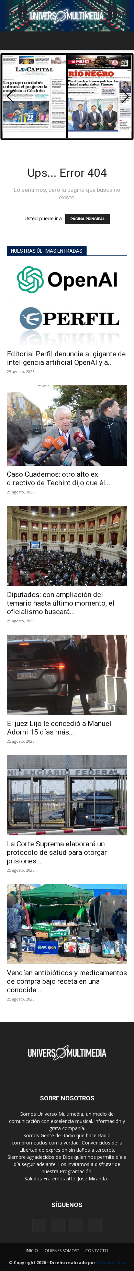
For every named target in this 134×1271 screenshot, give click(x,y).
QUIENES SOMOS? (62, 1251)
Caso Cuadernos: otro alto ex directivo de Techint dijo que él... (58, 478)
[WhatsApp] (95, 1225)
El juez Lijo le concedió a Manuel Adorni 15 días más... (59, 727)
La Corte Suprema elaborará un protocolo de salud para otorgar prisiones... (57, 852)
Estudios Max (111, 1263)
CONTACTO (96, 1251)
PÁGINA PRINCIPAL (87, 218)
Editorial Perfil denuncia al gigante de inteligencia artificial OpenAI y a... (66, 358)
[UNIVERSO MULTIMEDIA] (67, 15)
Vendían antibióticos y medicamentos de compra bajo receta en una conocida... (67, 981)
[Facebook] (39, 1225)
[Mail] (58, 1225)
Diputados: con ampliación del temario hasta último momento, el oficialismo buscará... (60, 603)
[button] (12, 40)
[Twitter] (76, 1225)
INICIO (32, 1251)
